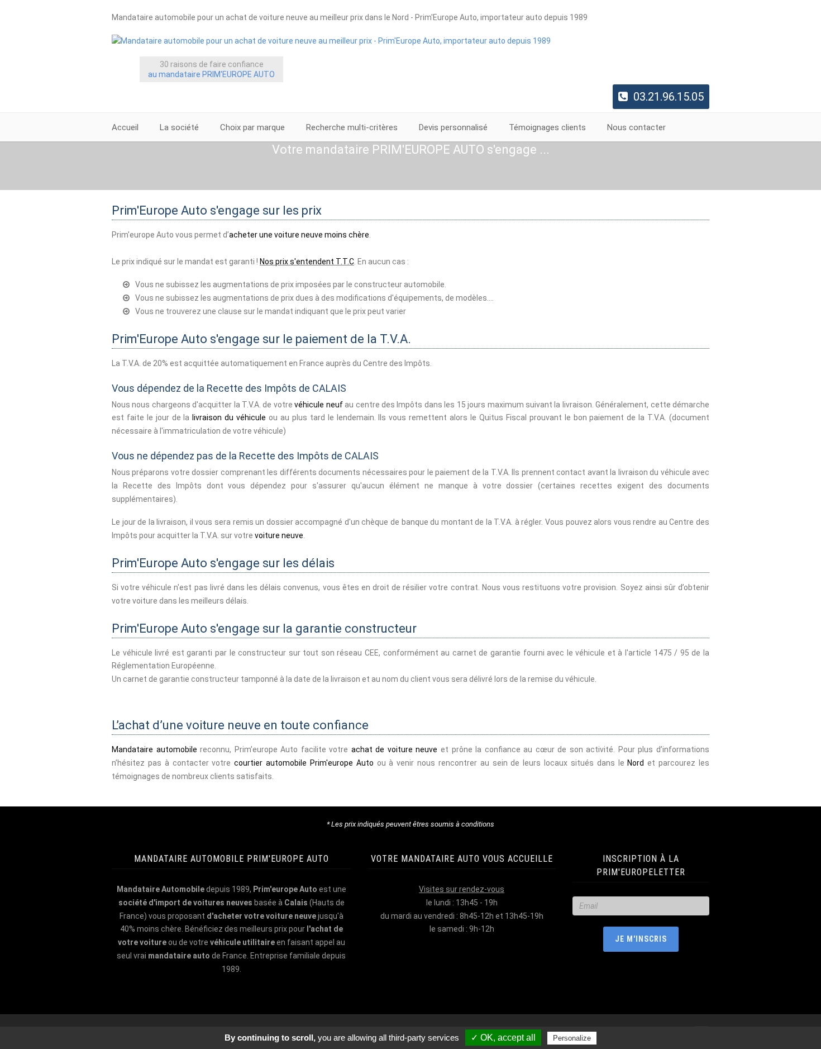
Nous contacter (636, 127)
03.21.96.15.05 (668, 96)
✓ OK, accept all (503, 1037)
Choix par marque (252, 127)
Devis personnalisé (453, 127)
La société (179, 127)
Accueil (125, 127)
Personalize (572, 1038)
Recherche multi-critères (352, 127)
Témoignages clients (547, 127)
